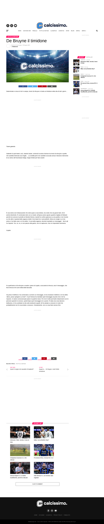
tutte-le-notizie (21, 363)
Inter (67, 30)
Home (35, 515)
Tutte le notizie (44, 30)
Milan (72, 30)
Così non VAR (27, 30)
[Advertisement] (52, 10)
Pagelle (35, 30)
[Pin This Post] (42, 86)
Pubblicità (67, 515)
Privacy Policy (58, 515)
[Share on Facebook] (23, 86)
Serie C (84, 30)
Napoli (78, 30)
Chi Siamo (41, 515)
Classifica (54, 30)
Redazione (15, 46)
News (19, 30)
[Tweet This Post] (32, 86)
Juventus (61, 30)
